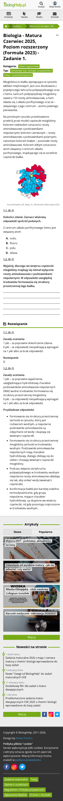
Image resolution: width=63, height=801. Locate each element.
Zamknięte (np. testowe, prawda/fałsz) (31, 70)
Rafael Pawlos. (24, 738)
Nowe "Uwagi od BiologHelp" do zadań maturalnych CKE (28, 675)
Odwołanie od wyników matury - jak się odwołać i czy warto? (30, 567)
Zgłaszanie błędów (16, 795)
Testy (34, 779)
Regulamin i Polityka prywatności (24, 789)
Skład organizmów (29, 66)
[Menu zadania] (57, 35)
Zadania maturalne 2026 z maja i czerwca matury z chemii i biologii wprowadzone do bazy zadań (31, 661)
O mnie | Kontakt (40, 795)
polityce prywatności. (28, 760)
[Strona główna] (5, 26)
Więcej (32, 637)
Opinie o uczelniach (16, 784)
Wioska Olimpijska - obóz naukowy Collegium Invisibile (27, 591)
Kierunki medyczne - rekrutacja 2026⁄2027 (31, 613)
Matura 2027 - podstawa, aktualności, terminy (28, 543)
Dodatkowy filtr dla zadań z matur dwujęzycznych (25, 687)
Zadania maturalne (16, 779)
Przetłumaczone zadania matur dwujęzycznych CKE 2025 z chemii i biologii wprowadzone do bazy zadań (31, 701)
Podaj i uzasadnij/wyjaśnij (18, 75)
